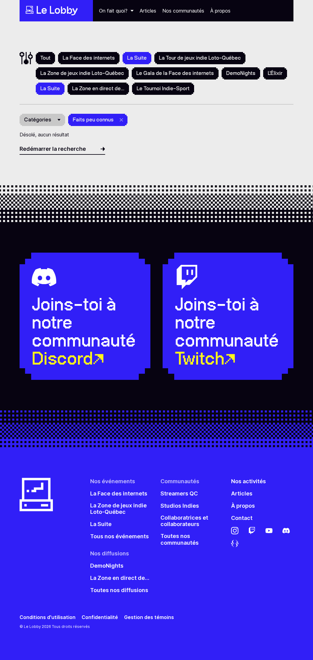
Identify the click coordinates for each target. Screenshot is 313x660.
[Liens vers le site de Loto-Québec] (234, 543)
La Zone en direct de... (98, 88)
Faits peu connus (93, 119)
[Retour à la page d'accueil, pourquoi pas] (56, 10)
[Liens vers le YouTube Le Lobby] (269, 531)
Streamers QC (179, 493)
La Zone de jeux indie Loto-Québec (82, 73)
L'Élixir (275, 73)
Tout (45, 57)
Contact (241, 518)
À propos (220, 11)
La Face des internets (89, 57)
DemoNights (241, 73)
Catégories (37, 119)
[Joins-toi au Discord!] (286, 531)
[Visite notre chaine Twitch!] (252, 531)
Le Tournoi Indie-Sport (163, 88)
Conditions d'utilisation (47, 617)
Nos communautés (183, 11)
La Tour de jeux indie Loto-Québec (200, 57)
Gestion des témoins (149, 617)
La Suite (101, 524)
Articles (148, 11)
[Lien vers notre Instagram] (234, 531)
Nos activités (248, 481)
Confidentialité (100, 617)
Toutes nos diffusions (119, 590)
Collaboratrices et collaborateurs (184, 521)
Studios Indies (179, 505)
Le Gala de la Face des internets (175, 73)
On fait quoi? (113, 11)
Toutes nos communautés (179, 539)
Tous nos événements (119, 536)
